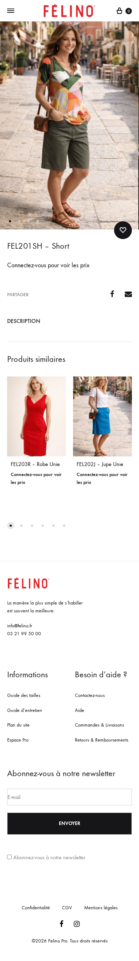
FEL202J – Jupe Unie (100, 464)
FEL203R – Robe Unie (35, 464)
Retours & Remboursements (101, 740)
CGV (67, 908)
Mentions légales (101, 908)
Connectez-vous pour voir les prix (48, 265)
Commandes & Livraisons (99, 725)
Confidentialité (36, 908)
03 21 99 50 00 (24, 634)
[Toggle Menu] (10, 11)
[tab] (69, 321)
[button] (10, 525)
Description (23, 321)
